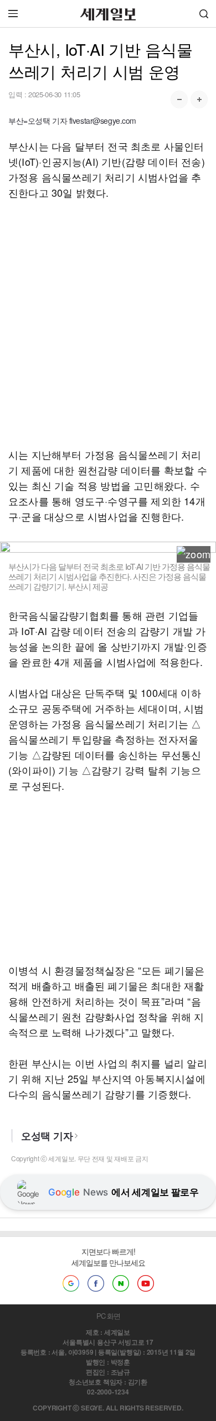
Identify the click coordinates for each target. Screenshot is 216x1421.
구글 (71, 1283)
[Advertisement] (108, 323)
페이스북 (96, 1283)
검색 (204, 13)
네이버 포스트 (120, 1283)
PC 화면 (108, 1315)
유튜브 (145, 1283)
